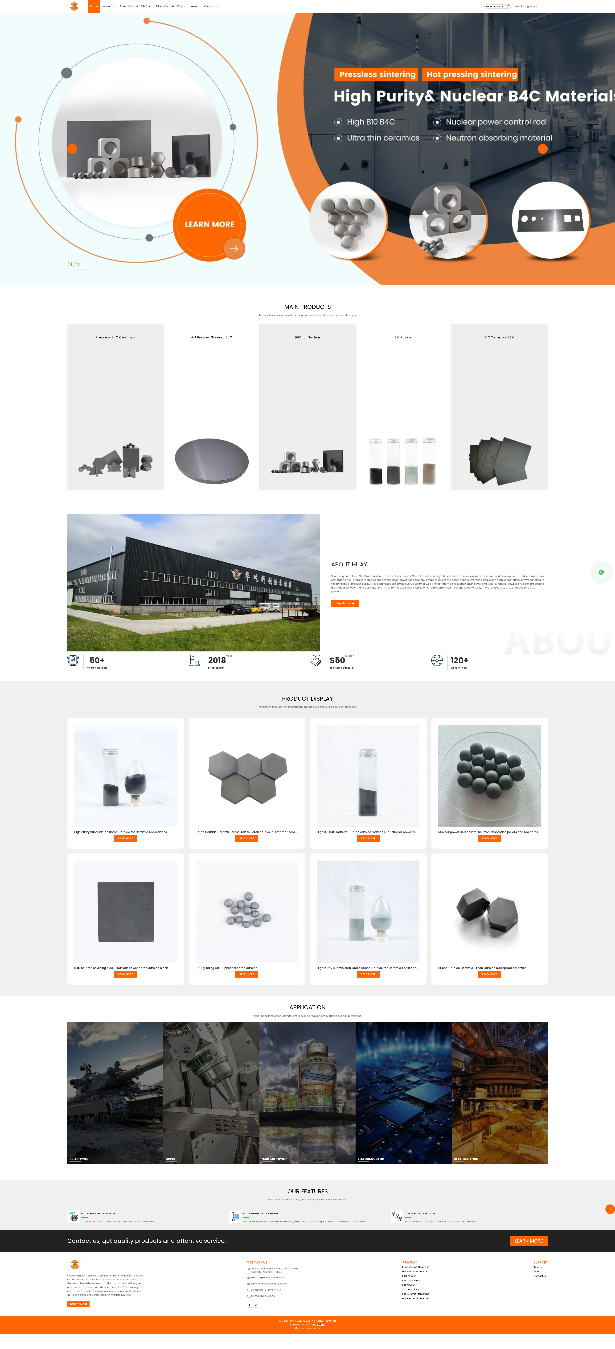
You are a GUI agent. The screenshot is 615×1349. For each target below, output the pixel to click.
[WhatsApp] (601, 572)
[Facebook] (249, 1305)
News (536, 1271)
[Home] (74, 6)
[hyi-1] (307, 149)
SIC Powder (408, 1285)
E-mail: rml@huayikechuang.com (269, 1283)
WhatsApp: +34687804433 (266, 1289)
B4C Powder (409, 1276)
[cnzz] (321, 1324)
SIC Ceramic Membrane (415, 1294)
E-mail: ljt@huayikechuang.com (268, 1277)
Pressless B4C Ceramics (415, 1267)
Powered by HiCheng (303, 1324)
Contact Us (540, 1276)
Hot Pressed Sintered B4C (416, 1271)
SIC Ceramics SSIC (412, 1289)
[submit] (508, 6)
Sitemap (300, 1328)
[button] (72, 149)
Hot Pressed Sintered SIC (416, 1298)
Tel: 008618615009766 (263, 1295)
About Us (539, 1267)
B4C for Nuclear (411, 1280)
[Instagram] (255, 1305)
